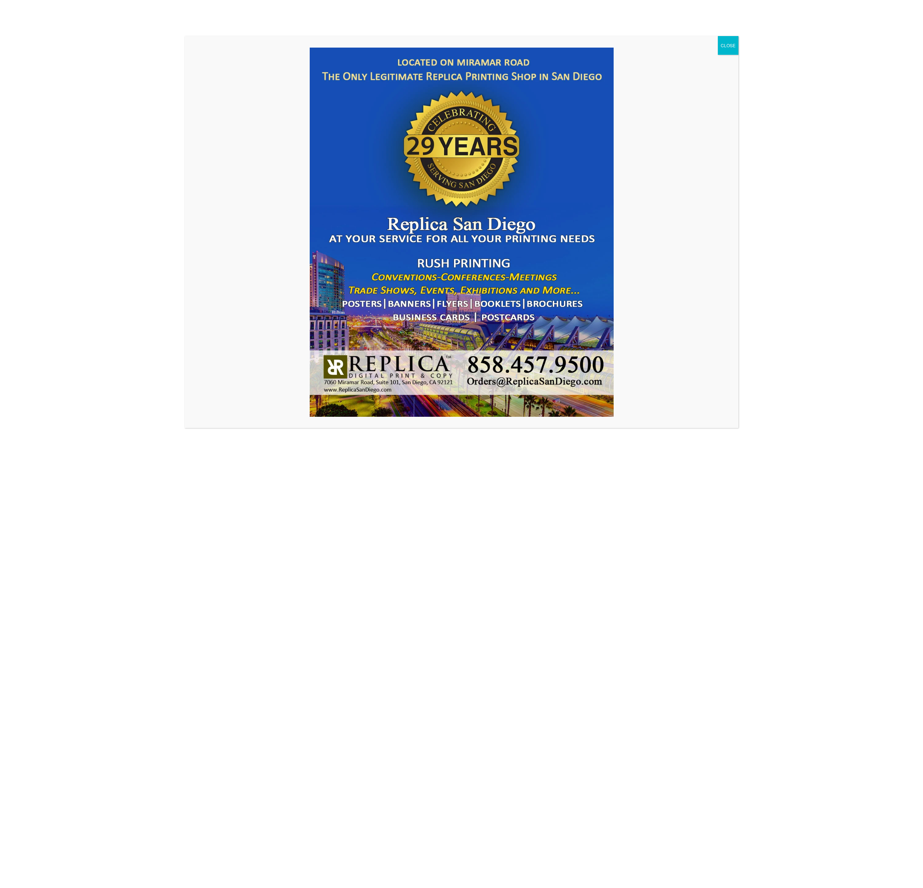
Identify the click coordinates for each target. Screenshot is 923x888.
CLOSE (728, 45)
